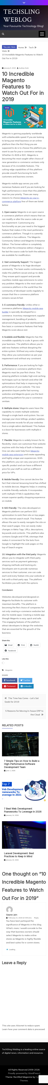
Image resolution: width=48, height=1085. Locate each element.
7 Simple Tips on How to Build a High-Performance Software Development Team (21, 764)
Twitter (26, 680)
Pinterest (11, 686)
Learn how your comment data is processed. (23, 1029)
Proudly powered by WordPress (23, 1073)
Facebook (10, 680)
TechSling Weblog (21, 16)
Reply (36, 918)
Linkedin (27, 686)
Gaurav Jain (11, 914)
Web (7, 108)
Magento (8, 670)
